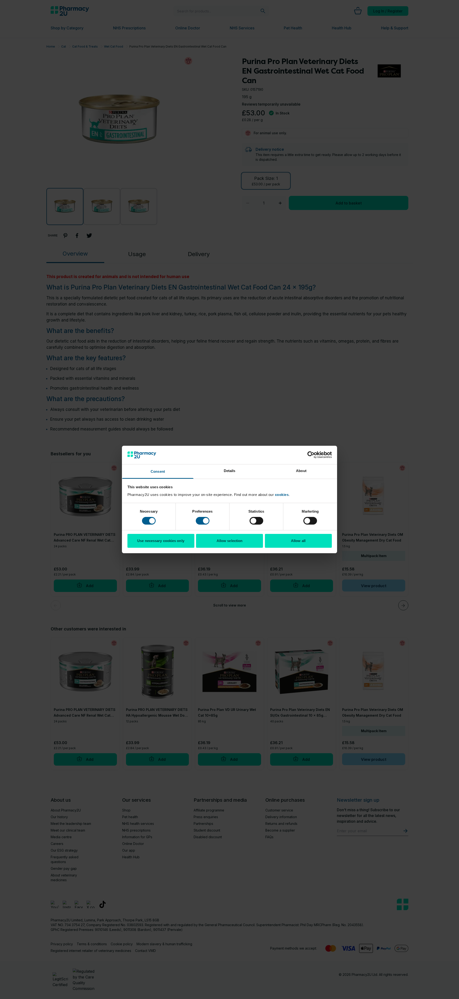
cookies (282, 495)
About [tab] (301, 471)
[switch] (202, 521)
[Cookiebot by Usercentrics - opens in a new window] (311, 454)
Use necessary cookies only (160, 541)
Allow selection (230, 541)
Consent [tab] (158, 471)
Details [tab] (229, 471)
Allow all (298, 541)
